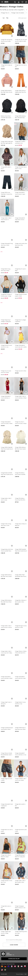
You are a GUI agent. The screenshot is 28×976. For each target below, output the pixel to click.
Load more (14, 945)
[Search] (15, 2)
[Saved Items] (22, 2)
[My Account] (19, 2)
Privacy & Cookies (19, 974)
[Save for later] (12, 36)
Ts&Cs (26, 974)
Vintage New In (5, 13)
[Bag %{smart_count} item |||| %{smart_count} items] (26, 2)
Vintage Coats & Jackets (17, 13)
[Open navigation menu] (2, 2)
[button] (2, 966)
